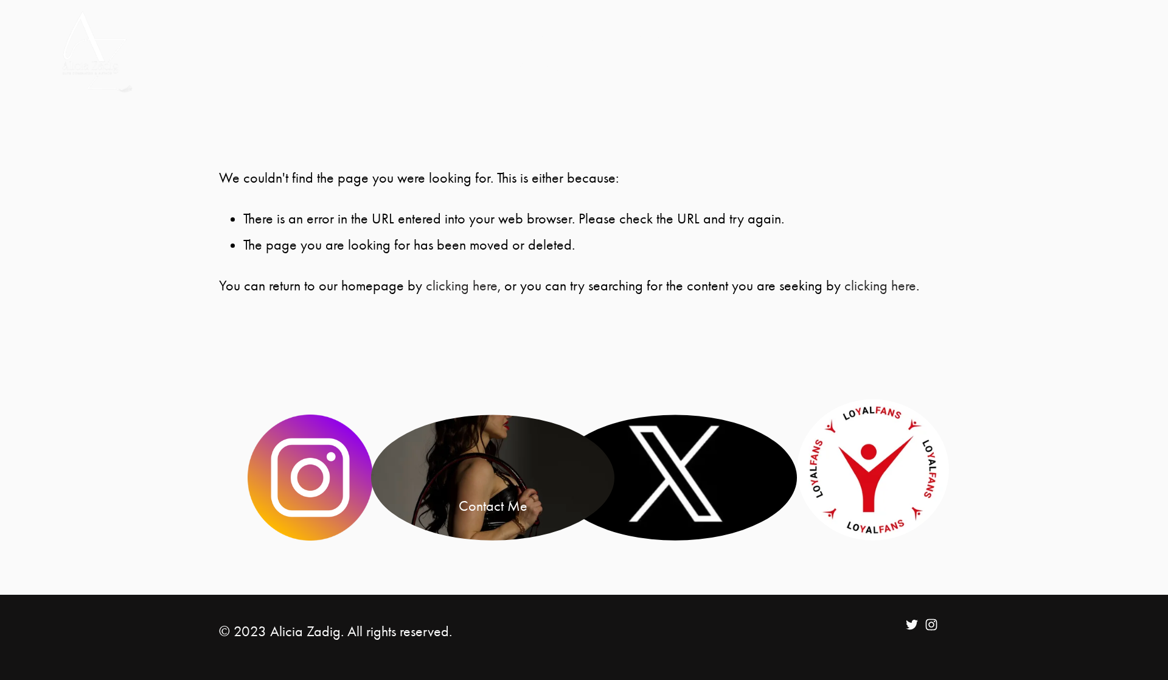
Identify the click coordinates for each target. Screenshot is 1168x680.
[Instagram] (931, 625)
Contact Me (554, 65)
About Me (530, 36)
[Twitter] (912, 625)
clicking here (462, 285)
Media (657, 36)
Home (464, 36)
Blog (709, 36)
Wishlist (629, 65)
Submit (598, 36)
